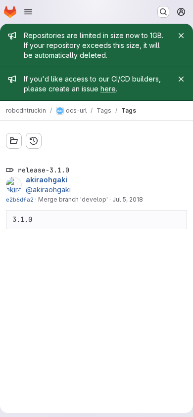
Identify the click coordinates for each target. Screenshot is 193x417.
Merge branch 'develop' (73, 199)
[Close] (181, 36)
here (108, 88)
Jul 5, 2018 (127, 199)
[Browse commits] (34, 141)
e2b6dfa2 (20, 199)
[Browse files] (14, 141)
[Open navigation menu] (28, 12)
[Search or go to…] (163, 12)
